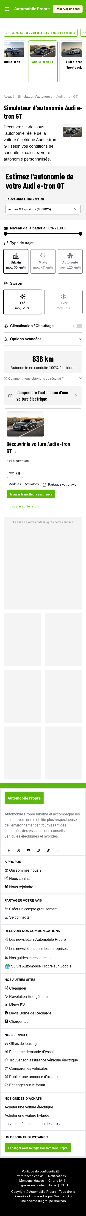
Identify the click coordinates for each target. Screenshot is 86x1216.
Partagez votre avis (62, 484)
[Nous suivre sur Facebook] (9, 850)
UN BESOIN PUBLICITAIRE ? (26, 1137)
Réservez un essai (68, 9)
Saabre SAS (63, 1196)
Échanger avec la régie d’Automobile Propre (37, 1148)
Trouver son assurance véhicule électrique (43, 1060)
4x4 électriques (18, 461)
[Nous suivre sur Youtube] (28, 850)
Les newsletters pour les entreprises (38, 949)
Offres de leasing (23, 1044)
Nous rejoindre (21, 887)
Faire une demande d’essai (31, 1052)
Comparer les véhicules (28, 1068)
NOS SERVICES (16, 1035)
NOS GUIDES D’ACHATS (23, 1098)
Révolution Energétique (28, 997)
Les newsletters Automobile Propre (37, 939)
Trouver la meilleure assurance (30, 494)
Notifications (57, 1176)
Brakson (60, 1201)
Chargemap (18, 1021)
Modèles (14, 484)
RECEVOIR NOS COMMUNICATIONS (32, 931)
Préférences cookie (30, 1176)
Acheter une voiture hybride (27, 1115)
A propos (13, 862)
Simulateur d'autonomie (35, 96)
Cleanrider (17, 988)
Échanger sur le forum (27, 1085)
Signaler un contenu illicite (37, 1185)
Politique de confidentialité (41, 1171)
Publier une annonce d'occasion (35, 1077)
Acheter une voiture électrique (29, 1107)
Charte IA (55, 1180)
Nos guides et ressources (29, 958)
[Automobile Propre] (32, 9)
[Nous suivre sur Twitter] (18, 850)
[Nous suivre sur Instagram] (38, 850)
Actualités (32, 484)
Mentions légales (31, 1180)
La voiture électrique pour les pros (32, 1124)
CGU (64, 1185)
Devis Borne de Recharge (30, 1013)
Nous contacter (21, 879)
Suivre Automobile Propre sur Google (41, 966)
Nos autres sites (20, 980)
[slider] (5, 234)
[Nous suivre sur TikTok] (48, 850)
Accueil (9, 96)
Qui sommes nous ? (25, 870)
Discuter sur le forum (24, 506)
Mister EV (17, 1005)
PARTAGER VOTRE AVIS (23, 900)
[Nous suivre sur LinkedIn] (58, 850)
